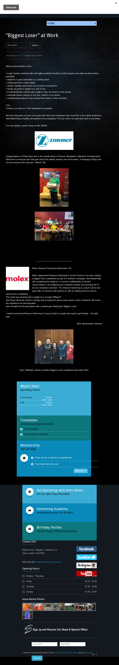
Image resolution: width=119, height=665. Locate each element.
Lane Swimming (26, 397)
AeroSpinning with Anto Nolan (60, 490)
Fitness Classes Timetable (36, 434)
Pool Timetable (31, 429)
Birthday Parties (49, 527)
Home (18, 55)
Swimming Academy (52, 509)
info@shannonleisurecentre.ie (48, 562)
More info (79, 471)
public (22, 402)
